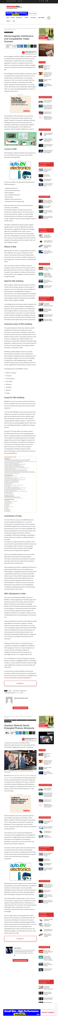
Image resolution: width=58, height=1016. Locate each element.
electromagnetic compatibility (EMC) (19, 690)
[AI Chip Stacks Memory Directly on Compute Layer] (41, 184)
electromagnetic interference (10, 692)
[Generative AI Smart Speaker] (41, 80)
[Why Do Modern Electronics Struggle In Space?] (41, 84)
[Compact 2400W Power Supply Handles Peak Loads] (41, 251)
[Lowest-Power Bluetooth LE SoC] (41, 175)
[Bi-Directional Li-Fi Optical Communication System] (41, 66)
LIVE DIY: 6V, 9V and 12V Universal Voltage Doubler (48, 212)
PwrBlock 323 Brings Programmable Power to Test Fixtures (48, 140)
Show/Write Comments (20, 708)
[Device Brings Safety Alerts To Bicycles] (41, 180)
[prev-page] (39, 90)
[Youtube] (47, 1)
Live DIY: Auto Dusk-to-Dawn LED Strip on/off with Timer (48, 217)
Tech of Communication (17, 28)
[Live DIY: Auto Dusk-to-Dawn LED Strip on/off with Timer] (41, 217)
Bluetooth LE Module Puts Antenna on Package (48, 170)
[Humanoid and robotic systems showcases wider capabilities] (41, 151)
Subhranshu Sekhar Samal (9, 46)
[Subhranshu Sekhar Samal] (9, 700)
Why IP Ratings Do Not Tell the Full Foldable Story (48, 146)
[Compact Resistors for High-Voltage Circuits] (41, 241)
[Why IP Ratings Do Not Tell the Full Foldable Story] (41, 145)
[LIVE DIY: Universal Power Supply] (41, 206)
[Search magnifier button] (49, 18)
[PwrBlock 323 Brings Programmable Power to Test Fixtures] (41, 139)
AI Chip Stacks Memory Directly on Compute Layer (48, 185)
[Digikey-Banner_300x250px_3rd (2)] (20, 112)
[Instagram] (41, 1)
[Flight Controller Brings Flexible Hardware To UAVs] (41, 134)
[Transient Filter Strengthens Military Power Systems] (41, 235)
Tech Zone (10, 28)
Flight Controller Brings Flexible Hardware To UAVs (48, 134)
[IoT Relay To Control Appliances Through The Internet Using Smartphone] (41, 73)
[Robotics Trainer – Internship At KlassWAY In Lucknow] (41, 268)
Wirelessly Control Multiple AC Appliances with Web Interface (48, 118)
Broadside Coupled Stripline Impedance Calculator (47, 310)
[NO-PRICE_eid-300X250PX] (46, 40)
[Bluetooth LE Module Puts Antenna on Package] (41, 169)
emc (17, 692)
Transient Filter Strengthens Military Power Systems (48, 236)
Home (5, 28)
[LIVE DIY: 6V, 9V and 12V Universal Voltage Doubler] (41, 211)
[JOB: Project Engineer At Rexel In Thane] (41, 286)
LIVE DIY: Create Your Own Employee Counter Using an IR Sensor (48, 201)
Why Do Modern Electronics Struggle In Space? (48, 85)
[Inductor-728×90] (21, 15)
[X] (45, 1)
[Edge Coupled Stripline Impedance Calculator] (41, 315)
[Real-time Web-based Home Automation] (41, 101)
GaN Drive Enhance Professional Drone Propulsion (47, 246)
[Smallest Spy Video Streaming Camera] (41, 112)
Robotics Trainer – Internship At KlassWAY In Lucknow (48, 269)
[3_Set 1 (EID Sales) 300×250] (46, 56)
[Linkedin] (43, 1)
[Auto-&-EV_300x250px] (20, 179)
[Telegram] (18, 46)
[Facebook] (39, 1)
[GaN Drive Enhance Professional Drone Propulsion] (41, 246)
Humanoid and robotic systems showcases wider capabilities (48, 151)
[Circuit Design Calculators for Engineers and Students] (41, 304)
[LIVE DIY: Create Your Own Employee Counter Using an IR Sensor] (41, 201)
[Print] (35, 46)
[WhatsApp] (28, 46)
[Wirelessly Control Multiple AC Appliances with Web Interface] (41, 117)
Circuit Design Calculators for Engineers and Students (48, 304)
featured (21, 692)
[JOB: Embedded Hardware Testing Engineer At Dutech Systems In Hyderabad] (41, 274)
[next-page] (42, 90)
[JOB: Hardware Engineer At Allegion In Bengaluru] (41, 280)
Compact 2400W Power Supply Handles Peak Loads (48, 252)
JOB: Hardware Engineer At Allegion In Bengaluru (48, 281)
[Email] (31, 46)
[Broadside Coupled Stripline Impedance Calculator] (41, 309)
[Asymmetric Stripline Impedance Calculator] (41, 320)
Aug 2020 (9, 690)
